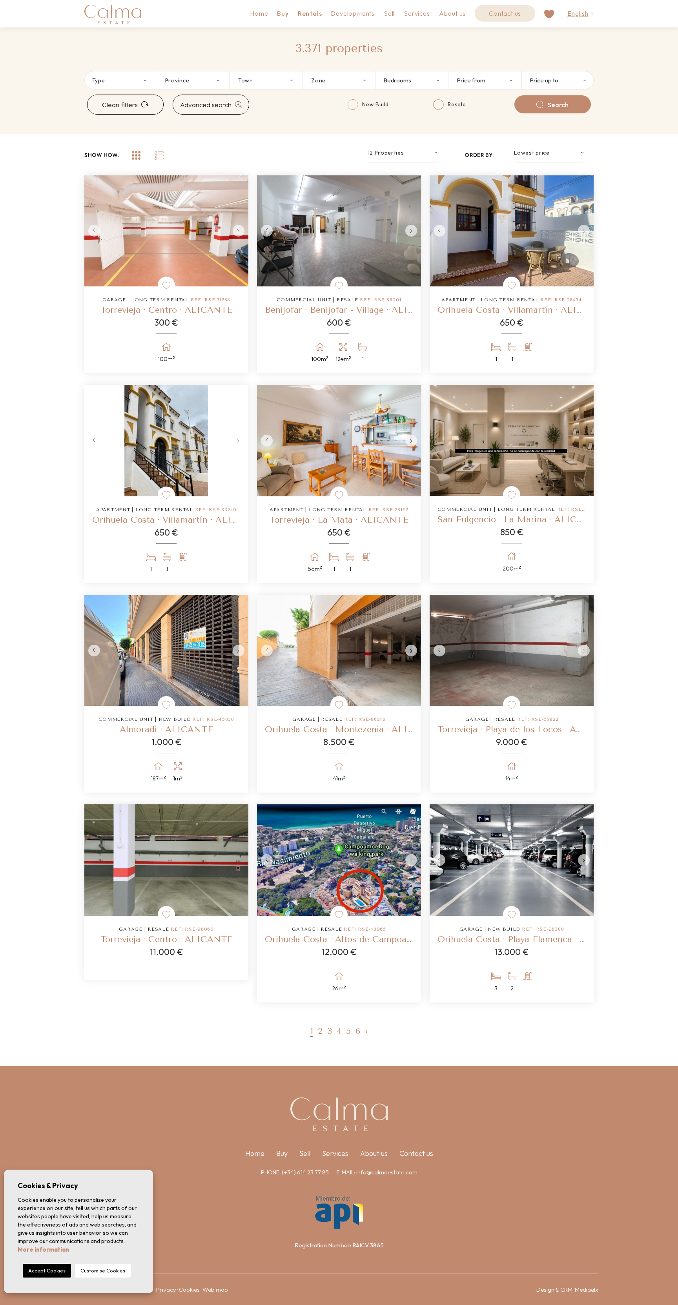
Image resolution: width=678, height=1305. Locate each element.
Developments (353, 13)
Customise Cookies (102, 1270)
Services (417, 13)
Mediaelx (586, 1289)
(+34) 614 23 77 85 (305, 1172)
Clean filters (120, 104)
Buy (282, 1153)
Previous (92, 231)
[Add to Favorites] (166, 285)
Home (259, 13)
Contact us (505, 13)
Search (558, 104)
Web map (215, 1289)
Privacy (166, 1289)
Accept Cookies (47, 1270)
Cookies (189, 1289)
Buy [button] (282, 13)
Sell (389, 13)
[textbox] (124, 80)
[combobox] (119, 80)
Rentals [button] (310, 13)
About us (452, 13)
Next (240, 231)
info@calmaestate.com (386, 1172)
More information (43, 1249)
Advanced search (205, 104)
